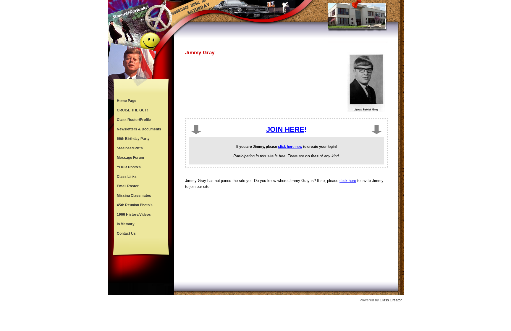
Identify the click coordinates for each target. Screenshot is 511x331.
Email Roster (128, 186)
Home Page (126, 101)
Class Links (127, 177)
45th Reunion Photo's (135, 205)
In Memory (126, 224)
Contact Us (126, 233)
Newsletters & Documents (139, 129)
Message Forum (130, 158)
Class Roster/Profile (134, 120)
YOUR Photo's (129, 167)
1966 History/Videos (134, 214)
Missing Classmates (134, 196)
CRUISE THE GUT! (132, 110)
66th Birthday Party (133, 139)
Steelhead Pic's (130, 148)
